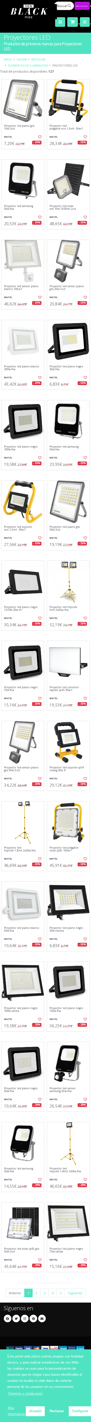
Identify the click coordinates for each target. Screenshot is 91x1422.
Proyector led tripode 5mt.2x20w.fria (63, 609)
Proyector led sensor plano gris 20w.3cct (67, 288)
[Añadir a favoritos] (39, 137)
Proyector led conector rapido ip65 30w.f (64, 689)
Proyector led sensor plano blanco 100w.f (21, 288)
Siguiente (75, 1293)
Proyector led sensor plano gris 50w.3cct (21, 769)
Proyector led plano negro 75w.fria (21, 689)
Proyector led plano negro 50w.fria (21, 1090)
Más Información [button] (16, 1411)
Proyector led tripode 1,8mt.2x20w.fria (20, 849)
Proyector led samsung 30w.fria (18, 208)
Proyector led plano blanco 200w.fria (21, 368)
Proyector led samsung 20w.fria (18, 1170)
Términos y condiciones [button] (25, 1393)
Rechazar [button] (57, 1411)
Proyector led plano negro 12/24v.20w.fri (21, 609)
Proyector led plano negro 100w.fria (21, 448)
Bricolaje (38, 59)
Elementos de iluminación (28, 65)
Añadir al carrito (24, 153)
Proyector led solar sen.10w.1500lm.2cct (63, 208)
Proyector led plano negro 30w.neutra (66, 929)
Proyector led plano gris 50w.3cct (65, 528)
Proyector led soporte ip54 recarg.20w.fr (67, 769)
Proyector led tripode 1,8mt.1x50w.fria (65, 1170)
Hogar (22, 59)
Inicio (8, 59)
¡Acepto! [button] (35, 1411)
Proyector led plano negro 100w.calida (21, 1010)
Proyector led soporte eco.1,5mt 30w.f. (18, 528)
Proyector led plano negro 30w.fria (66, 368)
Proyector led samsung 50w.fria (64, 448)
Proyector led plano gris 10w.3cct (19, 127)
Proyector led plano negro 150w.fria (66, 1010)
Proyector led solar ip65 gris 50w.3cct (21, 1250)
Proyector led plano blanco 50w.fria (21, 929)
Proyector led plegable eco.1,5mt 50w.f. (66, 127)
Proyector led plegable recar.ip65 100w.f (64, 849)
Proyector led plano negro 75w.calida (66, 1250)
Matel (8, 136)
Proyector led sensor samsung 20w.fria (63, 1090)
